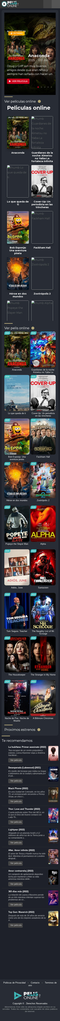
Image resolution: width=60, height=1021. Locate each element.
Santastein (43, 588)
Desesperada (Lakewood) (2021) (24, 768)
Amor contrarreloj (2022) (20, 871)
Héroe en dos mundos (17, 500)
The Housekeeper (16, 675)
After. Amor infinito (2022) (21, 850)
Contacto (35, 983)
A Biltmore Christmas (43, 718)
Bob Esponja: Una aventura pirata (17, 458)
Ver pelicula (16, 760)
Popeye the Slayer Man (17, 544)
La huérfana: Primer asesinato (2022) (27, 747)
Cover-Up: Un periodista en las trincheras (43, 414)
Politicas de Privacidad (14, 983)
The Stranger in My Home (43, 675)
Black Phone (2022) (18, 788)
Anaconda (17, 370)
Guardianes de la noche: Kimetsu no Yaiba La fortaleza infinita (43, 372)
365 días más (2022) (18, 891)
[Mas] (39, 101)
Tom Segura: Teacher (16, 631)
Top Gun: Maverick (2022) (21, 912)
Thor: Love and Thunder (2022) (24, 809)
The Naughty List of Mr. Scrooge (43, 632)
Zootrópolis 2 (43, 500)
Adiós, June (17, 588)
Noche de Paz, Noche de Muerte (17, 719)
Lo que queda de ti (17, 413)
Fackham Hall (43, 457)
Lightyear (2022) (16, 830)
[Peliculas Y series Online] (10, 4)
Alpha (43, 544)
